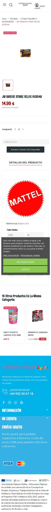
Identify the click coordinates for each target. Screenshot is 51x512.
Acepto (25, 269)
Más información (11, 255)
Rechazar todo (25, 262)
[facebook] (3, 402)
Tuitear (19, 129)
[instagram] (9, 402)
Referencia (11, 223)
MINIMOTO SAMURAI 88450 (37, 333)
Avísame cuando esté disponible (25, 149)
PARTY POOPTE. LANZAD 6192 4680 (12, 333)
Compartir (15, 129)
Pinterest (23, 129)
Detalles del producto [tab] (25, 162)
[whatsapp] (15, 402)
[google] (21, 402)
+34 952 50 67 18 (21, 393)
